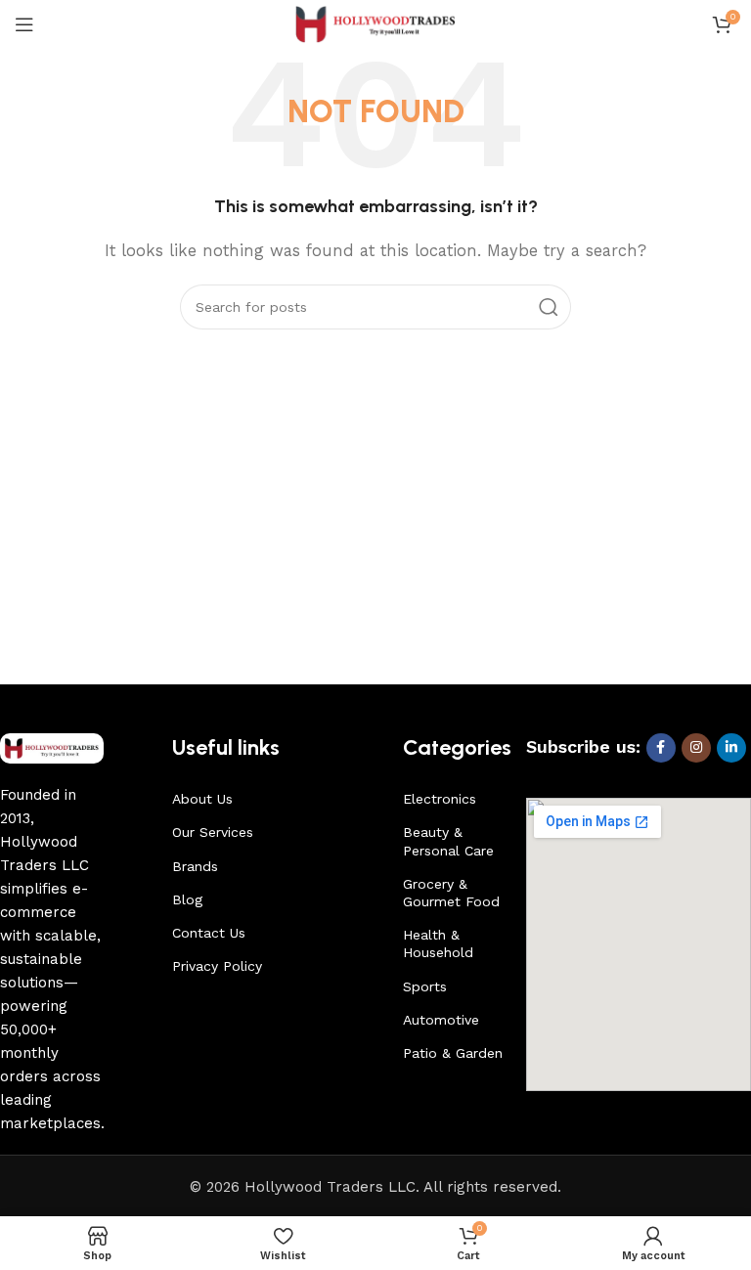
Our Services (212, 832)
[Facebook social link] (661, 748)
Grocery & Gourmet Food (451, 892)
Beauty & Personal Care (448, 840)
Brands (195, 866)
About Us (202, 799)
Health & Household (438, 943)
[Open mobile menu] (24, 24)
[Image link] (52, 747)
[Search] (548, 307)
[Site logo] (376, 23)
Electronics (439, 799)
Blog (187, 899)
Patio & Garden (453, 1053)
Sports (425, 986)
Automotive (441, 1020)
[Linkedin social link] (731, 748)
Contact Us (208, 933)
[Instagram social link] (696, 748)
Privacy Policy (217, 966)
